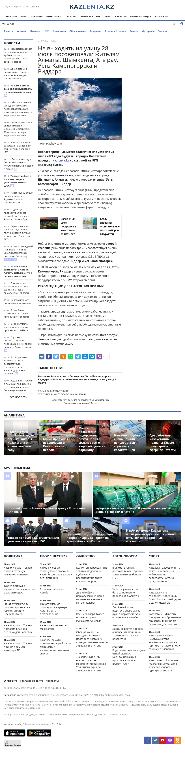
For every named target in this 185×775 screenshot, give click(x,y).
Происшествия (90, 16)
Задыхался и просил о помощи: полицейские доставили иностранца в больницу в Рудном (18, 385)
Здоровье (95, 31)
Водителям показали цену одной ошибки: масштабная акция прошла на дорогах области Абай (128, 657)
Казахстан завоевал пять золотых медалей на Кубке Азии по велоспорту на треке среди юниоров (18, 55)
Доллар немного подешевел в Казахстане (17, 301)
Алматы (9, 31)
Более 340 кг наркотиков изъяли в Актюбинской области (16, 313)
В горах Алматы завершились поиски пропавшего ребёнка (16, 327)
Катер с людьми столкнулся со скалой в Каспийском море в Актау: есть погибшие (56, 572)
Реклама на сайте (31, 680)
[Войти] (181, 23)
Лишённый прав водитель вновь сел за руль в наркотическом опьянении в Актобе (126, 612)
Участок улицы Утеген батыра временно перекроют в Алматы (126, 592)
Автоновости (124, 556)
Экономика (53, 16)
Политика (36, 16)
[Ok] (177, 740)
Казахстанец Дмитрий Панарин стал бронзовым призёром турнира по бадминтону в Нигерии (165, 619)
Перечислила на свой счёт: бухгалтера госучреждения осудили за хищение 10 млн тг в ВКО (17, 233)
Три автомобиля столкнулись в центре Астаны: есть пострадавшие (53, 609)
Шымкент (35, 31)
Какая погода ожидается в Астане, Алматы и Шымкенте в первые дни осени (18, 271)
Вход (93, 403)
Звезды (162, 31)
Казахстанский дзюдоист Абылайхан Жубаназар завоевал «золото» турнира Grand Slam (164, 665)
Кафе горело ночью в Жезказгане (53, 627)
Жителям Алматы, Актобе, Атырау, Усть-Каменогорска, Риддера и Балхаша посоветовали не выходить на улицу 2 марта (77, 379)
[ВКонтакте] (155, 740)
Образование (77, 31)
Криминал (59, 31)
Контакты (52, 680)
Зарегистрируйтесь (62, 399)
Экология (161, 16)
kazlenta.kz (61, 160)
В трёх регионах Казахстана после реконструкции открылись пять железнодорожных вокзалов (16, 365)
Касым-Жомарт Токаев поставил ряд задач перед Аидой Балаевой (18, 629)
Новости (12, 43)
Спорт (107, 16)
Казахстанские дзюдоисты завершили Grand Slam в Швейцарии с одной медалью (165, 597)
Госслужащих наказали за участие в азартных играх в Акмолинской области (16, 287)
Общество (71, 16)
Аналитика (14, 415)
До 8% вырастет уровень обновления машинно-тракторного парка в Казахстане (127, 634)
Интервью (148, 31)
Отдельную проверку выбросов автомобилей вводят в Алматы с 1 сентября (16, 214)
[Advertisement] (154, 93)
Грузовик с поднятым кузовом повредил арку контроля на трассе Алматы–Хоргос (18, 342)
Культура (121, 16)
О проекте (10, 680)
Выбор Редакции (140, 16)
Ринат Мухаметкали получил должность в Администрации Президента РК (18, 197)
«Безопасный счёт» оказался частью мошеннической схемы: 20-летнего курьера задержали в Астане (18, 129)
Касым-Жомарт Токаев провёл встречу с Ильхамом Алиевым (18, 89)
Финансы (8, 23)
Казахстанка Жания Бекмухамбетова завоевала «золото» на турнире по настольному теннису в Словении (164, 642)
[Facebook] (147, 740)
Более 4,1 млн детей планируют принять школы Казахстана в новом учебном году (18, 253)
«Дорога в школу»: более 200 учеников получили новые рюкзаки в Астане (18, 164)
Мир (23, 16)
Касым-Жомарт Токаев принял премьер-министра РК (18, 647)
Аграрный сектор (115, 31)
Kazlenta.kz (10, 695)
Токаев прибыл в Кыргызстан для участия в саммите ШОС (17, 180)
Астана (21, 31)
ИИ (47, 31)
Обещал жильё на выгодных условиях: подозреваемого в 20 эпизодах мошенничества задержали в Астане (18, 109)
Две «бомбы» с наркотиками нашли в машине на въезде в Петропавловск (16, 73)
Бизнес (134, 31)
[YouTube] (162, 740)
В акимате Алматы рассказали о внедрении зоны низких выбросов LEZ (17, 147)
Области (9, 16)
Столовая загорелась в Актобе (54, 590)
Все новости (18, 397)
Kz (37, 6)
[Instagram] (170, 740)
